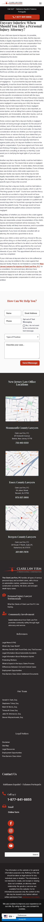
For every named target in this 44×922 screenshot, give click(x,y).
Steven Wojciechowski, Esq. (12, 717)
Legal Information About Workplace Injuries (18, 656)
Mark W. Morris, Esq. (9, 707)
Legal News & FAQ (9, 642)
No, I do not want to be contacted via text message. (31, 328)
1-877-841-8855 (23, 17)
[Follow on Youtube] (11, 846)
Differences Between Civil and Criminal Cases (19, 667)
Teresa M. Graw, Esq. (10, 710)
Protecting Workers (9, 660)
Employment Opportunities (12, 670)
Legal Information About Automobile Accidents (19, 653)
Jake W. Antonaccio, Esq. (11, 714)
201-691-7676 (22, 552)
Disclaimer (6, 742)
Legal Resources (8, 749)
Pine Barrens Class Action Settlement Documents (20, 674)
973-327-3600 (22, 497)
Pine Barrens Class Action (11, 756)
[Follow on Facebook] (11, 823)
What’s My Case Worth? (11, 646)
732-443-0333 (22, 443)
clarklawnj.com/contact (30, 897)
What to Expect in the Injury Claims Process (18, 663)
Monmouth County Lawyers (22, 427)
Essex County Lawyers (22, 482)
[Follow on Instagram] (11, 831)
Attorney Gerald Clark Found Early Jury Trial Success (22, 649)
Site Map (5, 746)
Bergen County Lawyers (22, 536)
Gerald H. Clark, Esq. (9, 700)
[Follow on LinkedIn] (11, 838)
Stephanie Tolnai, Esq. (10, 703)
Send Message (29, 363)
